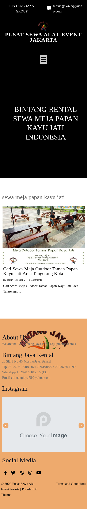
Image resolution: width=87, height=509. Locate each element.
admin (10, 279)
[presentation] (5, 425)
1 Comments (35, 279)
